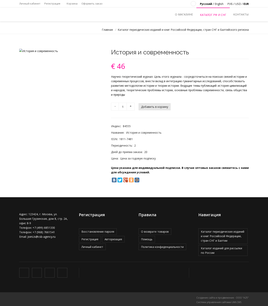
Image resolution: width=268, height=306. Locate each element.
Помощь (146, 239)
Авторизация (113, 239)
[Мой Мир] (137, 180)
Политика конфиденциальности (162, 247)
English (219, 4)
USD (238, 4)
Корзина (71, 3)
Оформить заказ (91, 3)
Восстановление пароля (97, 231)
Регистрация (52, 3)
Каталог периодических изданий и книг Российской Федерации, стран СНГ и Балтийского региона (183, 30)
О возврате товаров (155, 231)
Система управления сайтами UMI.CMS (218, 302)
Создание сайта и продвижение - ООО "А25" (222, 297)
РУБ (230, 4)
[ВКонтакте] (114, 180)
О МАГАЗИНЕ (184, 14)
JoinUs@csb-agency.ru (41, 236)
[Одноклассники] (131, 180)
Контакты (241, 14)
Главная (107, 30)
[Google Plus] (125, 180)
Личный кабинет (29, 3)
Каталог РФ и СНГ (213, 15)
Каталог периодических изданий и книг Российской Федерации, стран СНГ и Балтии (222, 236)
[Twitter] (120, 180)
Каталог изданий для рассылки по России (221, 250)
